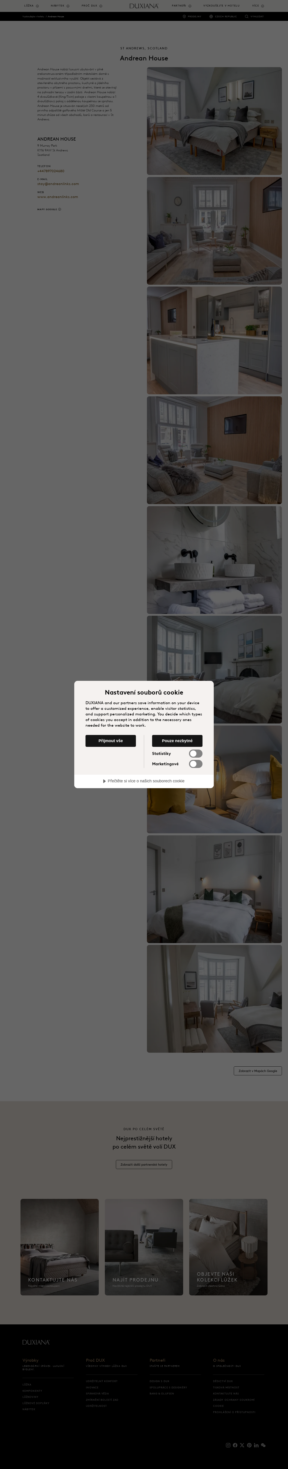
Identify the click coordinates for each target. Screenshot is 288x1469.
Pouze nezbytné (177, 741)
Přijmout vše (111, 741)
